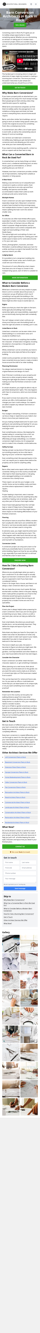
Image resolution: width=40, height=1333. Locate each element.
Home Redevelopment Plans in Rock (17, 777)
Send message (20, 888)
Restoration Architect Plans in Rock (17, 817)
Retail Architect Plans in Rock (15, 797)
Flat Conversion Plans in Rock (15, 787)
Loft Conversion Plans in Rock (15, 757)
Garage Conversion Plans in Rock (16, 772)
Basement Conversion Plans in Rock (17, 762)
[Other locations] (31, 4)
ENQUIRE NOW (20, 560)
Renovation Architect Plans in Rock (17, 792)
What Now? (8, 923)
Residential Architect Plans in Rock (17, 822)
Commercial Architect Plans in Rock (17, 802)
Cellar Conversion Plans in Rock (16, 782)
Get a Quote (20, 25)
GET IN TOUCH (20, 88)
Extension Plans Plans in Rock (15, 767)
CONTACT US (20, 847)
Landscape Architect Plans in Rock (17, 807)
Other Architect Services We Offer (15, 920)
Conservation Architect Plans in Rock (18, 812)
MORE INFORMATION (20, 278)
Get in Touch (8, 917)
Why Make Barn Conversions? (14, 900)
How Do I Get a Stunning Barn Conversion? (19, 914)
